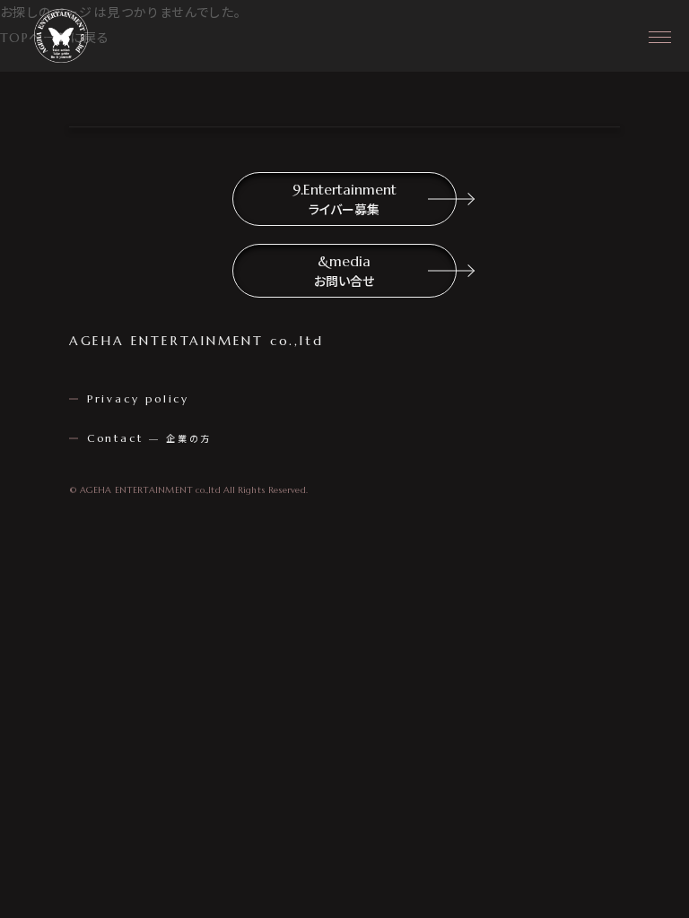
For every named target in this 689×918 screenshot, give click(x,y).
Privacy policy (138, 398)
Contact (149, 438)
